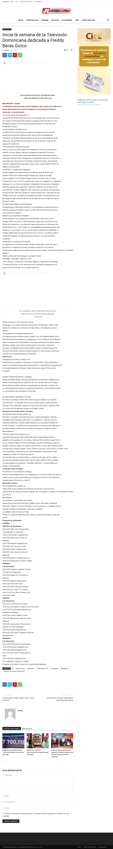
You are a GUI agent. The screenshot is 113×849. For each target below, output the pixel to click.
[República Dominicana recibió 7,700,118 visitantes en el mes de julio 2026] (13, 740)
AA (13, 668)
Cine (77, 20)
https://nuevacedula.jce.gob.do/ (89, 104)
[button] (108, 20)
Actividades (67, 20)
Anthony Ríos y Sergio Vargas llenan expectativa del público (60, 699)
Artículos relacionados (12, 729)
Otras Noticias (88, 20)
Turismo (44, 20)
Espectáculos (32, 20)
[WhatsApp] (20, 55)
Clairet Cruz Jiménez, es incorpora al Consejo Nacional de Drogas (37, 752)
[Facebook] (4, 55)
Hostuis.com (39, 847)
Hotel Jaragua (55, 668)
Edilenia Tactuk (20, 668)
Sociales (55, 20)
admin (7, 50)
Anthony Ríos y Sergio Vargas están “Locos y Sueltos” (18, 699)
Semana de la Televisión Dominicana (13, 671)
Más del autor (27, 729)
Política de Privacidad (26, 1)
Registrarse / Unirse (7, 1)
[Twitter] (10, 55)
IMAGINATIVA (65, 668)
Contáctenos (38, 1)
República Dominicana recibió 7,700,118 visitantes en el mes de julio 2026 (13, 752)
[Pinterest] (15, 55)
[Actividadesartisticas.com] (56, 10)
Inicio (16, 1)
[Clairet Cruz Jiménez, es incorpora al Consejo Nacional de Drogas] (38, 740)
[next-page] (7, 761)
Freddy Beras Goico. (42, 668)
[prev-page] (3, 761)
